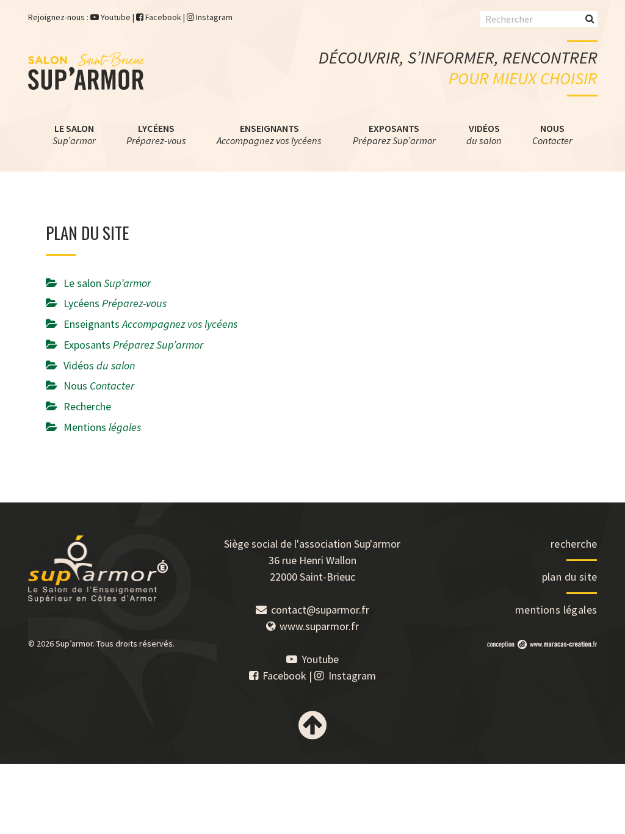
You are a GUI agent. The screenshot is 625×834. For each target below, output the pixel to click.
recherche (574, 544)
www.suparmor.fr (319, 626)
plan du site (570, 577)
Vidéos (484, 134)
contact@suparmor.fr (320, 610)
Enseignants (269, 134)
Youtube (116, 17)
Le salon (74, 134)
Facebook (163, 17)
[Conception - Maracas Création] (542, 645)
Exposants (394, 134)
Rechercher (590, 18)
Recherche (87, 406)
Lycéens (156, 134)
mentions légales (556, 610)
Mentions (102, 427)
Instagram (214, 17)
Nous (552, 134)
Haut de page (312, 725)
